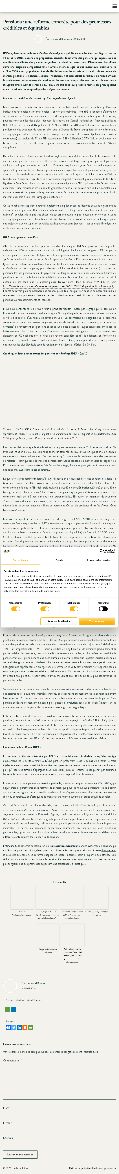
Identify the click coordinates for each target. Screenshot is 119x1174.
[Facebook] (8, 1027)
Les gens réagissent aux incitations (48, 951)
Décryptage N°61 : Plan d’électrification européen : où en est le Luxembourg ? (47, 915)
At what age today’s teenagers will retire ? (96, 913)
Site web (8, 1138)
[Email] (30, 1027)
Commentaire (11, 1060)
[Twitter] (13, 1027)
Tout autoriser (97, 621)
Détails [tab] (59, 560)
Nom (7, 1108)
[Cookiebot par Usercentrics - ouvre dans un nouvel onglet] (101, 551)
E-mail (7, 1123)
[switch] (44, 608)
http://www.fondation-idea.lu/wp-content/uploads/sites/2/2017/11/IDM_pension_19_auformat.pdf (58, 286)
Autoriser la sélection (59, 621)
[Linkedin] (19, 1027)
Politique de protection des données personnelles (92, 1168)
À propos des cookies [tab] (98, 560)
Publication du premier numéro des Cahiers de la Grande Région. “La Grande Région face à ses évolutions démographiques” (73, 956)
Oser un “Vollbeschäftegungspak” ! (22, 913)
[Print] (24, 1027)
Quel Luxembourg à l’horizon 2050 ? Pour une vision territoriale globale (72, 915)
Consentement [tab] (21, 560)
